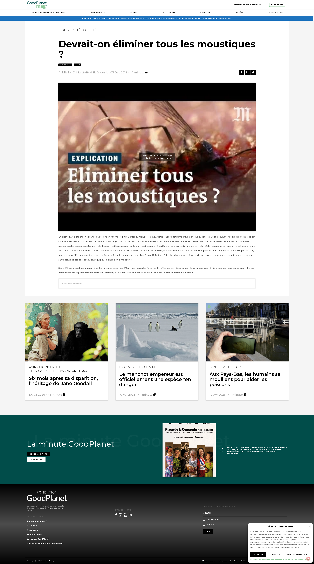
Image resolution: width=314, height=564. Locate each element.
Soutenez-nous (34, 534)
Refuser (276, 554)
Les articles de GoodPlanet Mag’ (48, 12)
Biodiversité (98, 12)
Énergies (205, 12)
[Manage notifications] (308, 559)
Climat (133, 12)
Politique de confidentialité (296, 560)
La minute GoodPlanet (38, 539)
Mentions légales (208, 561)
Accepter (258, 554)
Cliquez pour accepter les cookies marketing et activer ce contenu (157, 156)
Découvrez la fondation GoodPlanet (45, 543)
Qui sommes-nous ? (37, 521)
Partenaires (33, 525)
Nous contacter (34, 530)
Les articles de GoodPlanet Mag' (60, 371)
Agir (32, 367)
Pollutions (169, 12)
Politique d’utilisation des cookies (266, 560)
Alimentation (276, 12)
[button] (309, 526)
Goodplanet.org (38, 454)
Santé (77, 65)
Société (239, 12)
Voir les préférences (297, 554)
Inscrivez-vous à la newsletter (248, 5)
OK (207, 531)
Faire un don (277, 5)
